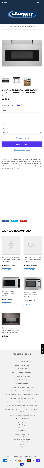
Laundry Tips (22, 427)
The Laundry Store (16, 456)
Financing (22, 444)
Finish (4, 111)
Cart (40, 2)
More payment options (22, 150)
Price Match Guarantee (22, 439)
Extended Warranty (22, 442)
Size (3, 119)
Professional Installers (22, 437)
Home (4, 26)
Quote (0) (42, 349)
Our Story (22, 425)
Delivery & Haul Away (22, 434)
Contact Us (22, 422)
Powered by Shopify (31, 456)
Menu (6, 2)
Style (3, 128)
